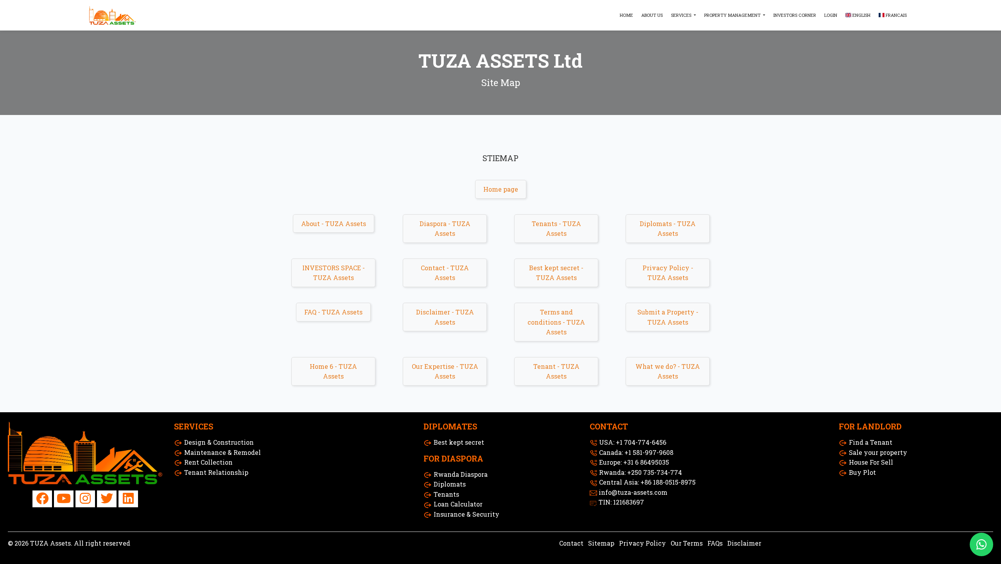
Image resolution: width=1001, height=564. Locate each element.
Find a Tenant (870, 442)
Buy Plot (862, 472)
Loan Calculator (458, 504)
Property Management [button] (733, 15)
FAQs (715, 543)
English (860, 15)
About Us (652, 15)
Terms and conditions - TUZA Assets (556, 322)
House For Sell (871, 462)
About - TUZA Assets (333, 223)
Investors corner (794, 15)
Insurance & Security (466, 514)
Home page (500, 189)
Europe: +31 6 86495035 (634, 462)
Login (830, 15)
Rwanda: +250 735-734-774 (640, 472)
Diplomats (450, 484)
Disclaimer (744, 543)
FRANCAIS (895, 15)
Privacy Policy (642, 543)
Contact (571, 543)
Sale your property (878, 452)
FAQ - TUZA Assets (333, 312)
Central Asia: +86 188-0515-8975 (647, 482)
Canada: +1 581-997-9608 (636, 452)
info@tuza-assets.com (633, 492)
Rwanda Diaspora (461, 474)
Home (626, 15)
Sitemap (601, 543)
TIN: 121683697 (621, 502)
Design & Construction (219, 442)
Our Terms (687, 543)
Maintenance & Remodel (222, 452)
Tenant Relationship (216, 472)
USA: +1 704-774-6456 (632, 442)
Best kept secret (459, 442)
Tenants (446, 494)
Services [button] (681, 15)
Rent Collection (208, 462)
